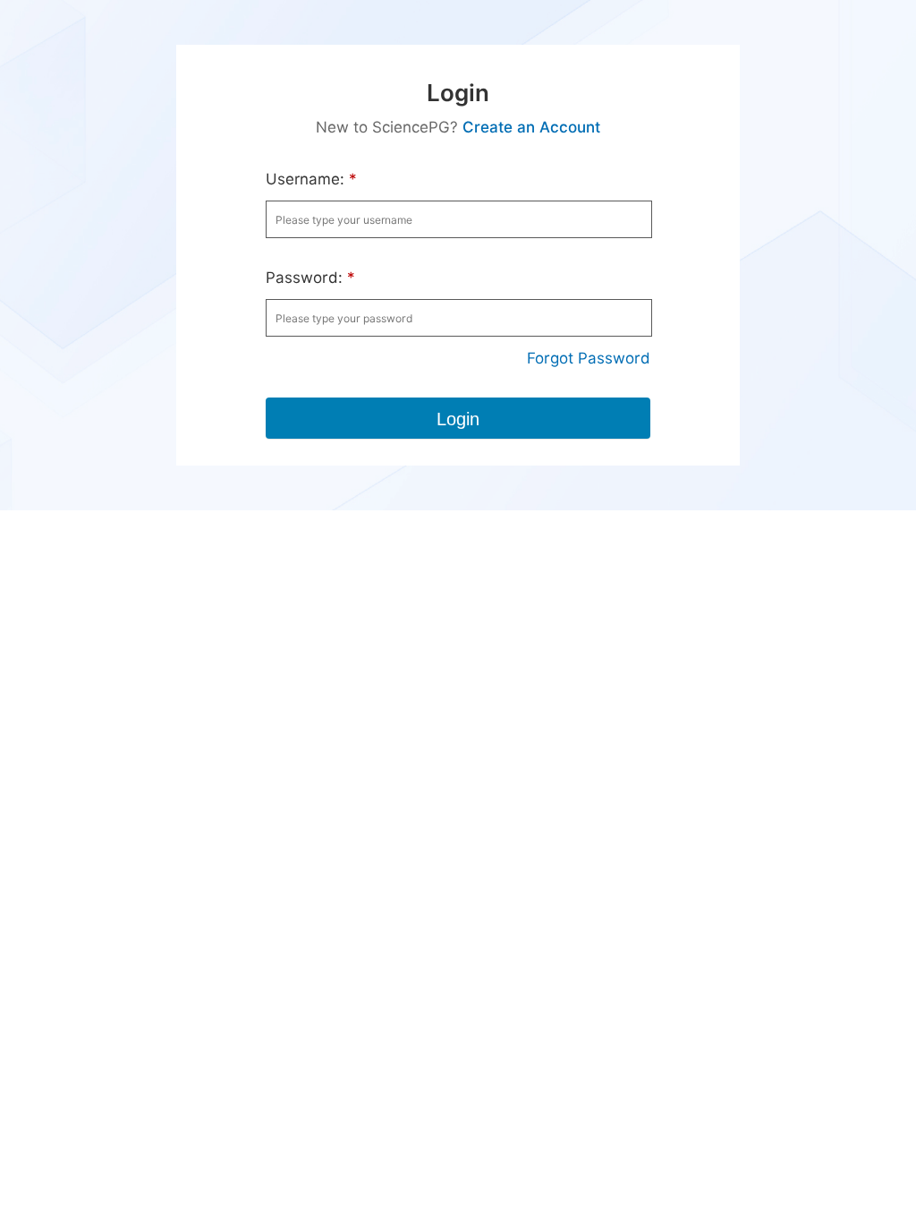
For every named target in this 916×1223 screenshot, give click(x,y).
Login (458, 419)
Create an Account (531, 127)
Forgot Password (588, 358)
